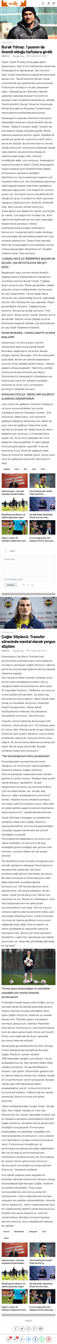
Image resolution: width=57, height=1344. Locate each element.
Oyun (34, 469)
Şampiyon (33, 1231)
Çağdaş (6, 469)
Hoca (17, 469)
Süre (43, 469)
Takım (6, 1238)
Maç (25, 469)
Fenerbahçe (19, 1231)
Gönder (10, 585)
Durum (6, 1231)
